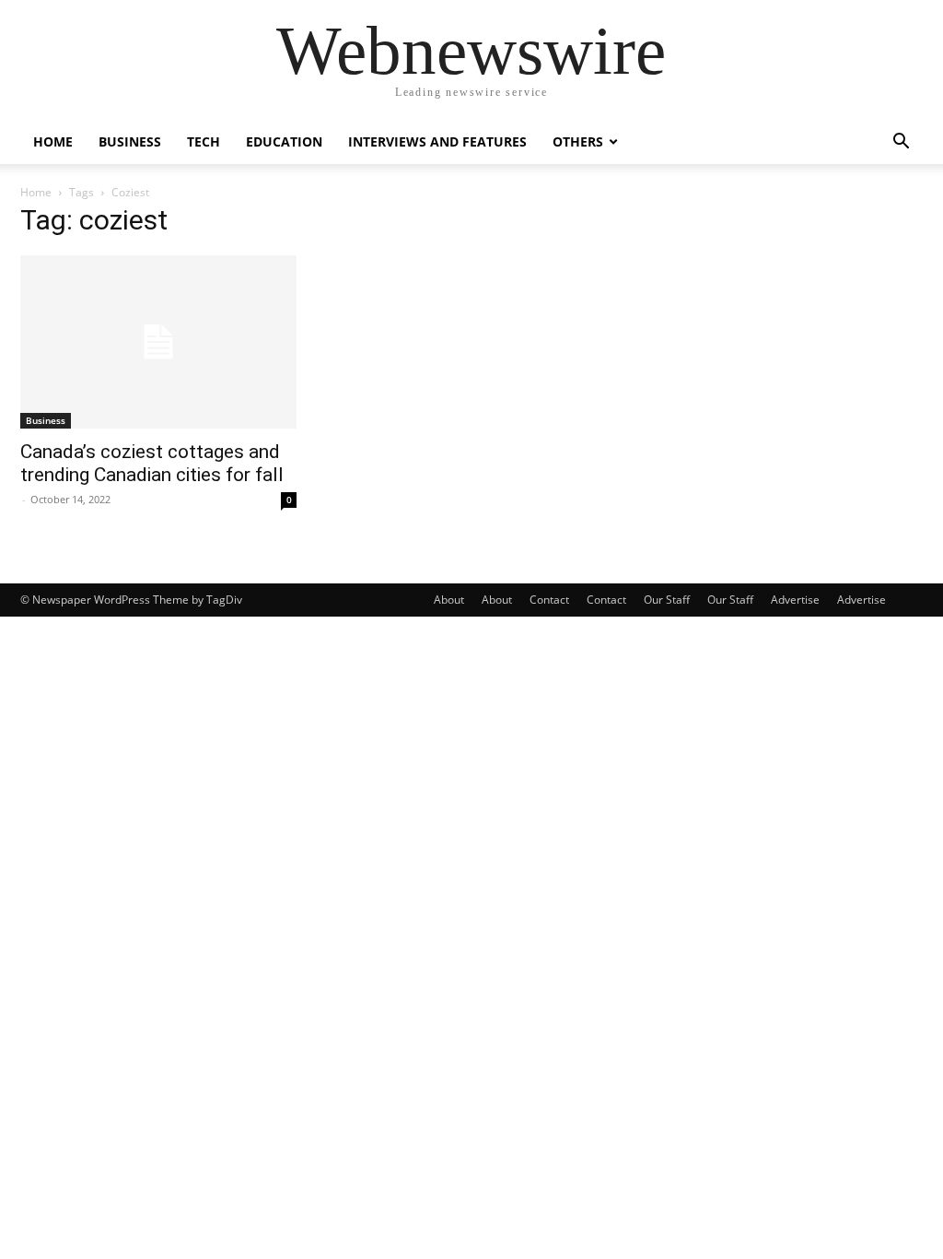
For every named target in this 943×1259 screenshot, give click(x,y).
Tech (203, 141)
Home (53, 141)
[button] (901, 143)
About (449, 599)
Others (578, 141)
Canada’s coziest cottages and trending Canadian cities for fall (152, 463)
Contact (549, 599)
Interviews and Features (437, 141)
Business (130, 141)
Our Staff (667, 599)
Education (284, 141)
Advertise (795, 599)
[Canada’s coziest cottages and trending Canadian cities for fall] (158, 342)
